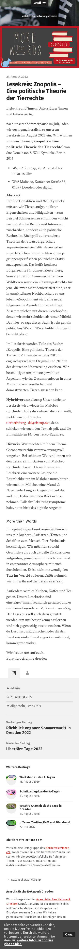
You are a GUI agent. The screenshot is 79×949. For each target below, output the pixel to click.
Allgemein (17, 706)
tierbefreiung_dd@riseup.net (28, 422)
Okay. (69, 934)
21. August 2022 (21, 697)
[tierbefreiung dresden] (39, 16)
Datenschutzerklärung (26, 879)
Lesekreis (34, 706)
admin (15, 688)
